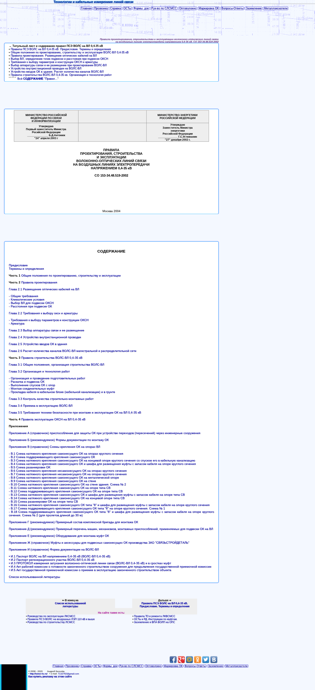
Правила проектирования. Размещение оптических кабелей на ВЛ (54, 55)
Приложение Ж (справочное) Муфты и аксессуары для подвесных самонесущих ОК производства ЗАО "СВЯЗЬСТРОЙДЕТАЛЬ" (99, 542)
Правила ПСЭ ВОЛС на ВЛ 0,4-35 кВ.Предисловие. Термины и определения (164, 605)
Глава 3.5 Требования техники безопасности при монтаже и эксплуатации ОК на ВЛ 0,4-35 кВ (75, 412)
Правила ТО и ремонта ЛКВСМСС (154, 616)
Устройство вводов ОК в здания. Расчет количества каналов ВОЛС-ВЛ (57, 71)
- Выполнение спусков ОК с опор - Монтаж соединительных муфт (32, 386)
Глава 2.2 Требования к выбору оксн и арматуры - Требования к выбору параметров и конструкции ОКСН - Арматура (48, 318)
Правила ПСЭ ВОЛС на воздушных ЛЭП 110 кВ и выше (61, 619)
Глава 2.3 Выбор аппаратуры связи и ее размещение (46, 330)
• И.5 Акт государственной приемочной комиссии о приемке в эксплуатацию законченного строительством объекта (90, 570)
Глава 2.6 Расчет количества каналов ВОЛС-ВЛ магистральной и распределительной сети (72, 350)
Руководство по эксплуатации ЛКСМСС (51, 616)
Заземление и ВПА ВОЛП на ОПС (154, 622)
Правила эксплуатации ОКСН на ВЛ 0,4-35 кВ (53, 419)
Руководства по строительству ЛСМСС (51, 622)
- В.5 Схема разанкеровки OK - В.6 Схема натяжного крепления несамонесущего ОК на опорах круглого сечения (68, 468)
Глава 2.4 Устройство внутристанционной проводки (45, 337)
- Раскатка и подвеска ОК (26, 381)
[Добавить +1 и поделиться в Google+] (181, 659)
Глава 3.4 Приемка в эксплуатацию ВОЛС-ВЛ (40, 405)
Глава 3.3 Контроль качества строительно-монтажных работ (51, 398)
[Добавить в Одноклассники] (197, 659)
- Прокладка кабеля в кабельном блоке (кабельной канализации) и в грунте (62, 392)
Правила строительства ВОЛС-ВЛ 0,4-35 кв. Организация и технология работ (61, 74)
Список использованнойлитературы (70, 605)
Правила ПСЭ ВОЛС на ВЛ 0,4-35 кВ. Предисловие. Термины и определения (61, 49)
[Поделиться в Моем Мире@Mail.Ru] (189, 659)
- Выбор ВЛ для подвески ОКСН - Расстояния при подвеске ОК (31, 304)
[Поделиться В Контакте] (213, 659)
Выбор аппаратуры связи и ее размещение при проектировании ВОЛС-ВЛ (59, 65)
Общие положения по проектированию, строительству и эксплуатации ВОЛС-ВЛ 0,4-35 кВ (70, 52)
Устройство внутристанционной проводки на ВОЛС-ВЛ (46, 68)
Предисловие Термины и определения (26, 266)
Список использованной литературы (34, 576)
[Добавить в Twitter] (205, 659)
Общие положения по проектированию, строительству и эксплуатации (71, 275)
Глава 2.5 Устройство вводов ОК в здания (38, 344)
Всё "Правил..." (37, 78)
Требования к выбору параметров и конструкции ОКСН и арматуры (54, 62)
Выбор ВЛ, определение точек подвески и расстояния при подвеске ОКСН (59, 58)
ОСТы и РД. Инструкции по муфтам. (155, 619)
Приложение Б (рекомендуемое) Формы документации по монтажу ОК (59, 440)
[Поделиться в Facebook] (173, 659)
